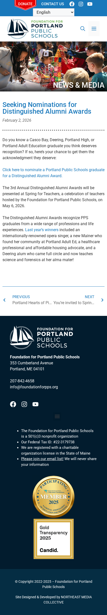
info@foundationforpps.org (34, 387)
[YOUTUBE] (90, 4)
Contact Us (52, 4)
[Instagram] (24, 404)
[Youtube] (35, 404)
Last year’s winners (41, 229)
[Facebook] (13, 404)
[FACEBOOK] (72, 4)
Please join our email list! (42, 459)
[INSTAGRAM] (81, 4)
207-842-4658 (22, 381)
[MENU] (94, 28)
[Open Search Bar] (82, 28)
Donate (25, 4)
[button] (57, 416)
